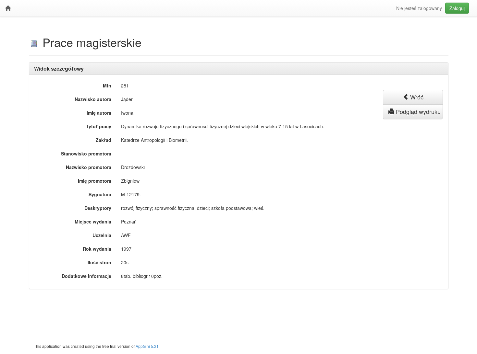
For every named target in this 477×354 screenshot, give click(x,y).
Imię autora (99, 112)
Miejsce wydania (93, 221)
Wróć (416, 97)
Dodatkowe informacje (86, 276)
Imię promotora (94, 180)
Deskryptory (97, 208)
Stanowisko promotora (86, 153)
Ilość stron (99, 262)
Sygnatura (100, 194)
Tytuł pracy (98, 126)
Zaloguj (457, 8)
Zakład (103, 140)
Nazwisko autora (93, 99)
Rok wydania (97, 249)
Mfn (107, 85)
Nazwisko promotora (88, 167)
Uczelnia (101, 235)
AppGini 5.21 (147, 346)
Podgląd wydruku (417, 111)
